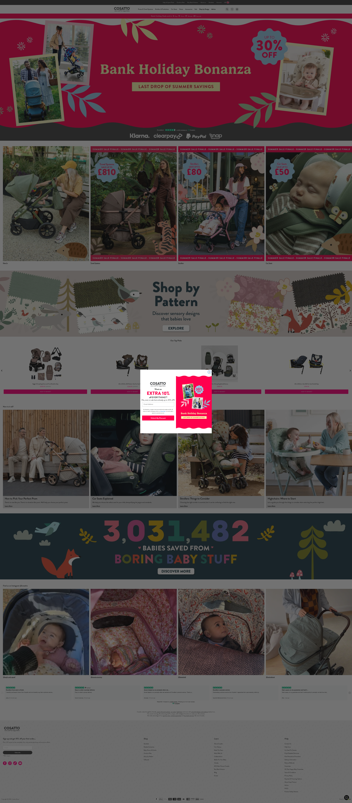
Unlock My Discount (158, 418)
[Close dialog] (209, 372)
